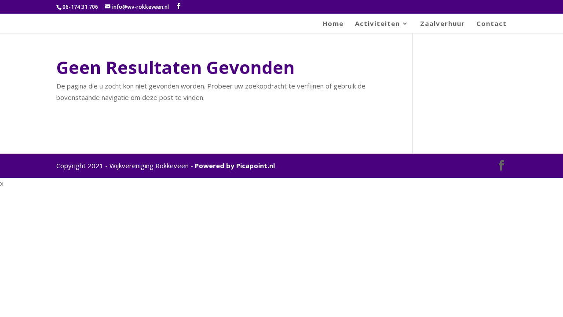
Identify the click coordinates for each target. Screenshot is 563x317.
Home (333, 24)
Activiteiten (377, 24)
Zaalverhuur (442, 24)
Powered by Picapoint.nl (235, 165)
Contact (491, 24)
